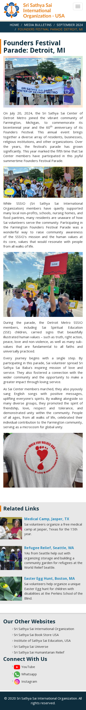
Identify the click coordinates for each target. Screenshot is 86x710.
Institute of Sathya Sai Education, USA (42, 640)
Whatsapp (29, 674)
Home (14, 25)
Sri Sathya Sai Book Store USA (36, 634)
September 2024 (70, 25)
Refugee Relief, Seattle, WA (49, 547)
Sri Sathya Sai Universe (31, 646)
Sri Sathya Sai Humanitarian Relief (39, 652)
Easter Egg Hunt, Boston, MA (49, 578)
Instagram (29, 681)
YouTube (28, 666)
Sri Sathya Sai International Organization (44, 628)
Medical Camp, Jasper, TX (46, 518)
